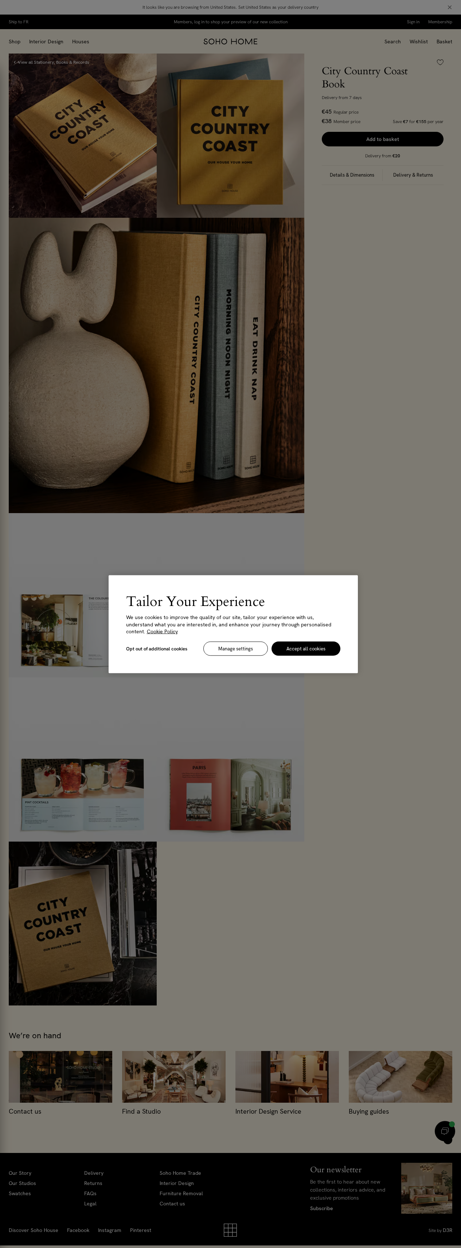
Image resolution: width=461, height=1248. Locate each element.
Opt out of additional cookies (156, 648)
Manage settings (235, 648)
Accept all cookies (305, 648)
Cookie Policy (162, 631)
